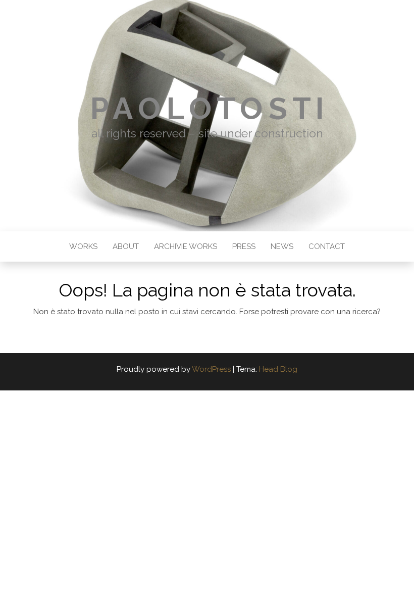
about (126, 246)
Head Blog (278, 369)
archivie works (185, 246)
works (83, 246)
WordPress (211, 369)
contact (326, 246)
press (243, 246)
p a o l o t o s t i (207, 108)
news (282, 246)
